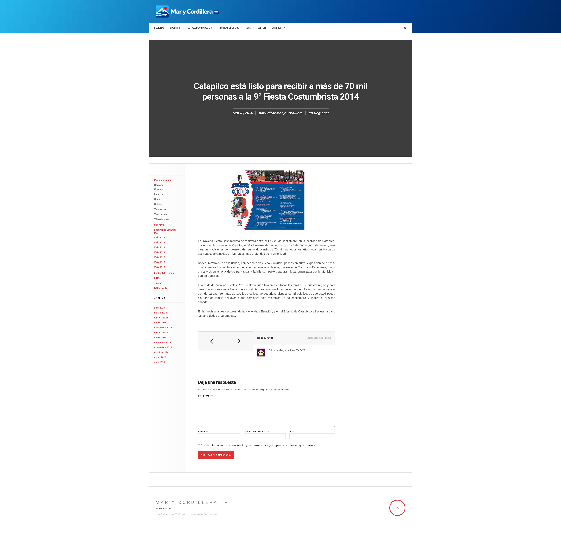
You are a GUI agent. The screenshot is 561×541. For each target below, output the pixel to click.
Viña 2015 (159, 262)
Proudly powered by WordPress (170, 514)
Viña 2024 (159, 237)
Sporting (175, 28)
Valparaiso (160, 209)
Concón (158, 189)
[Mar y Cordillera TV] (187, 11)
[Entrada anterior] (211, 341)
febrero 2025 (161, 332)
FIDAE (248, 28)
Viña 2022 (159, 247)
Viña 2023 (159, 242)
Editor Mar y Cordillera (283, 113)
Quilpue (158, 204)
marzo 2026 (160, 312)
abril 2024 (159, 362)
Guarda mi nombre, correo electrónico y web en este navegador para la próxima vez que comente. (258, 445)
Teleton (261, 28)
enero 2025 (160, 337)
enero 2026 (160, 322)
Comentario (205, 396)
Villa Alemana (161, 219)
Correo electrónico (256, 432)
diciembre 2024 (162, 342)
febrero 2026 (161, 317)
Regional (159, 28)
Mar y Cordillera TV (192, 502)
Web (291, 432)
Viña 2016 (159, 267)
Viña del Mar (161, 214)
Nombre (203, 432)
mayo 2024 (160, 357)
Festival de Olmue (229, 28)
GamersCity (278, 28)
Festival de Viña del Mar (199, 28)
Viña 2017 (159, 257)
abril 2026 (159, 307)
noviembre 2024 (163, 347)
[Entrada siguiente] (239, 341)
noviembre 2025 (163, 327)
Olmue (157, 199)
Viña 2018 (159, 252)
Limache (159, 194)
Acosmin (213, 514)
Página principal (163, 180)
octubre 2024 (161, 352)
